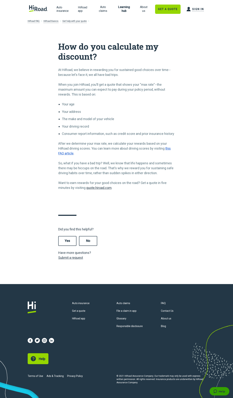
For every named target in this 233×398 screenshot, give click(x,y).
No (88, 241)
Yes (67, 241)
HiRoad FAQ (34, 21)
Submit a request (70, 258)
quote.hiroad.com (99, 188)
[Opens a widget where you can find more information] (219, 391)
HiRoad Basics (51, 21)
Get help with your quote (74, 21)
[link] (103, 9)
